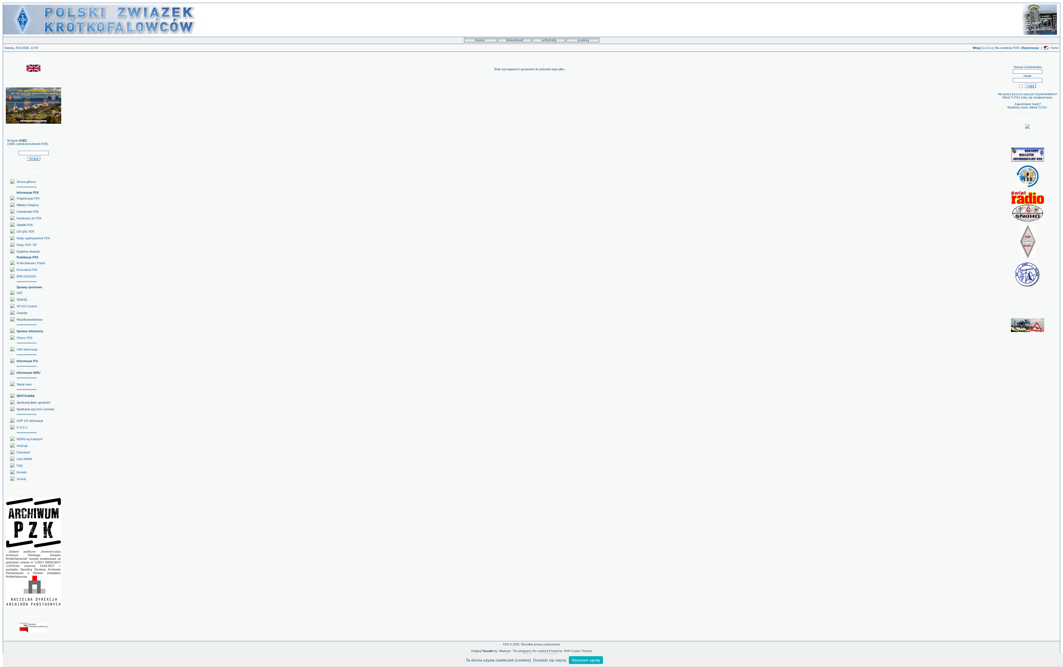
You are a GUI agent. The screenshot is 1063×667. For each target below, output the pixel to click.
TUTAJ (1042, 107)
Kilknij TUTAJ (1011, 97)
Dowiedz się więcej (549, 660)
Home (1055, 48)
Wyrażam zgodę (586, 660)
